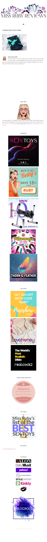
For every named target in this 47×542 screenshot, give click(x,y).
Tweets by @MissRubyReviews (9, 449)
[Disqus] (23, 82)
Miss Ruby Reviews (23, 11)
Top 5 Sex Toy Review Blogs (10, 123)
